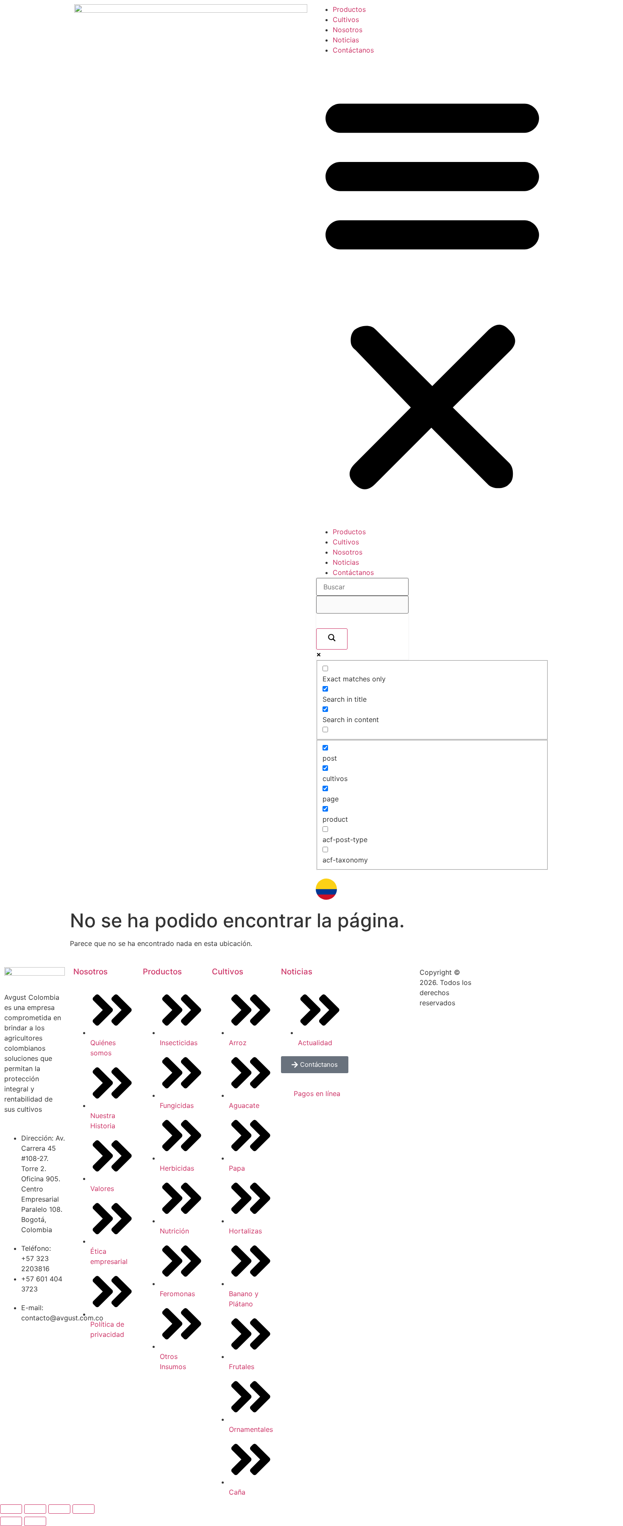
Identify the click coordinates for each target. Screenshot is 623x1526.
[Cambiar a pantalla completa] (35, 1509)
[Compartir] (59, 1509)
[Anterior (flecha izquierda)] (11, 1521)
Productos (349, 9)
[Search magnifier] (332, 639)
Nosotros (347, 29)
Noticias (346, 40)
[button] (432, 291)
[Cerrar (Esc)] (83, 1509)
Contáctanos (353, 50)
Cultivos (346, 19)
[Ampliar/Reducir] (11, 1509)
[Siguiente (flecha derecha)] (35, 1521)
